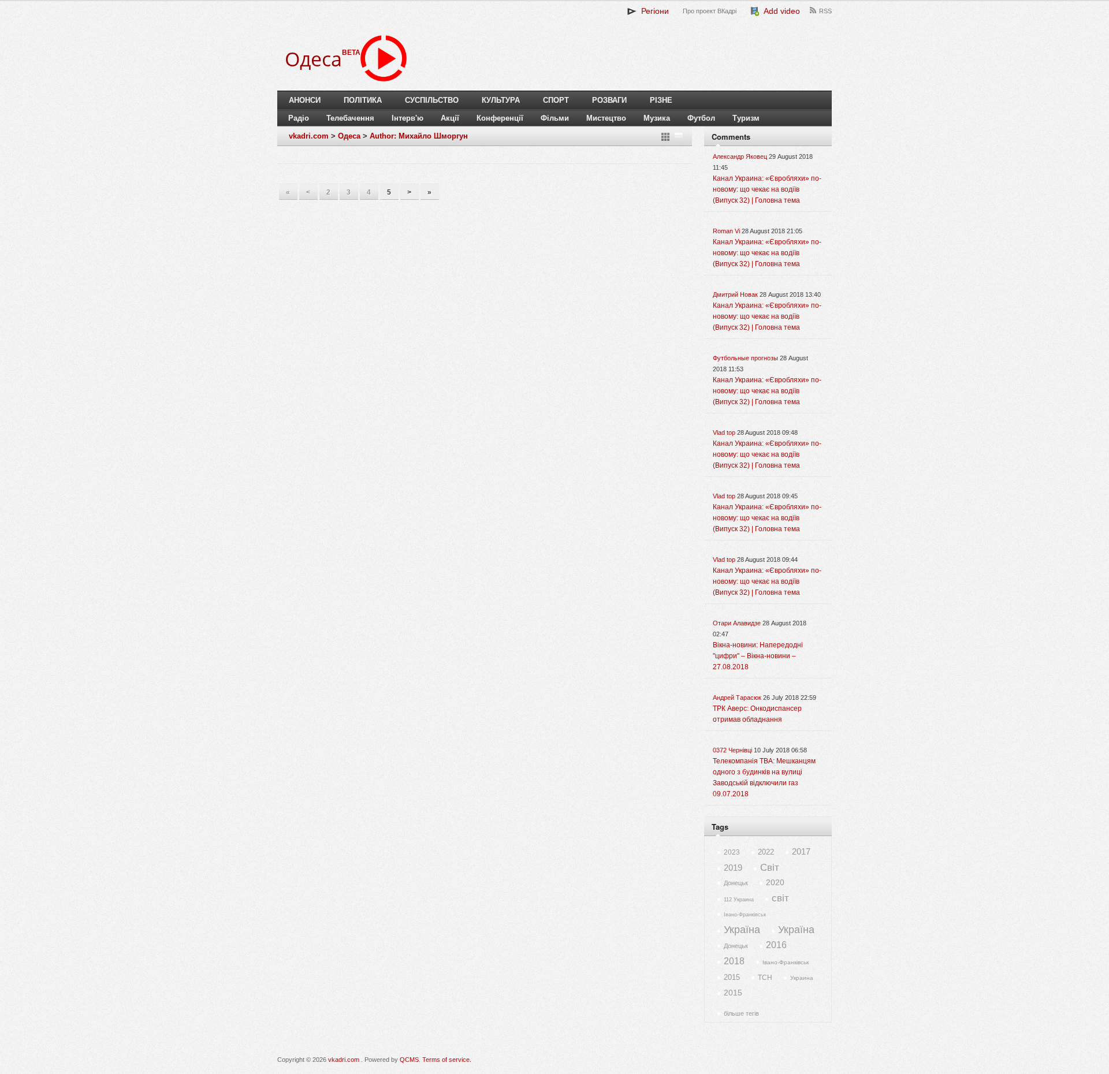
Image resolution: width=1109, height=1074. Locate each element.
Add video (780, 11)
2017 (801, 851)
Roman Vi (726, 231)
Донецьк (736, 882)
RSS (825, 11)
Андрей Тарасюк (737, 697)
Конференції (500, 118)
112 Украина (739, 900)
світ (780, 898)
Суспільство (432, 100)
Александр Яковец (740, 156)
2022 (766, 852)
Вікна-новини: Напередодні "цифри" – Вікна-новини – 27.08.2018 (758, 656)
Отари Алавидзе (737, 623)
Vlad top (724, 432)
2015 (732, 977)
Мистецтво (606, 118)
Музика (656, 118)
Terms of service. (446, 1059)
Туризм (746, 118)
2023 (732, 852)
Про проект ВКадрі (709, 11)
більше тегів (741, 1013)
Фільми (555, 118)
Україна (742, 929)
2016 (776, 945)
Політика (363, 100)
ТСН (765, 978)
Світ (769, 867)
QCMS (409, 1059)
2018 (734, 961)
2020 (775, 882)
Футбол (701, 118)
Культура (501, 100)
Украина (801, 978)
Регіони (653, 11)
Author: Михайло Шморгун (419, 136)
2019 (733, 867)
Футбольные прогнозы (745, 358)
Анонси (305, 100)
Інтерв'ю (407, 118)
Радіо (298, 118)
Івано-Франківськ (745, 915)
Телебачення (350, 118)
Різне (661, 100)
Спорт (556, 100)
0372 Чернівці (732, 750)
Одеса (349, 136)
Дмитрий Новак (735, 294)
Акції (450, 118)
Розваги (609, 100)
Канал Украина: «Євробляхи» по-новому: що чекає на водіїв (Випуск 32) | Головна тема (767, 189)
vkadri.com (309, 136)
